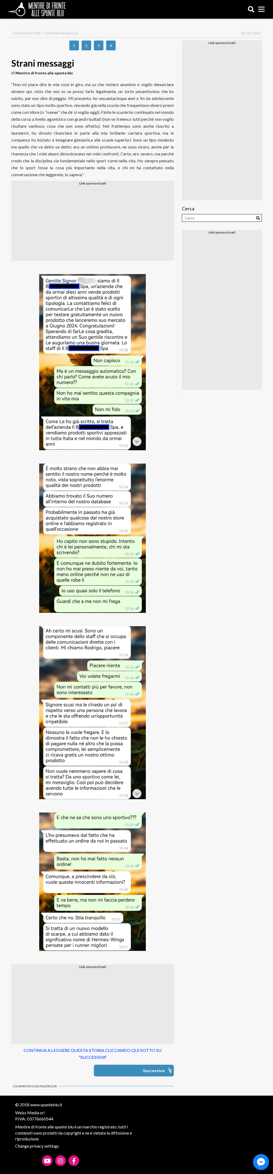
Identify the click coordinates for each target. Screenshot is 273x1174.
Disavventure (27, 33)
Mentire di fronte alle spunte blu (44, 73)
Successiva (153, 1070)
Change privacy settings (37, 1145)
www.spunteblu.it (46, 1104)
